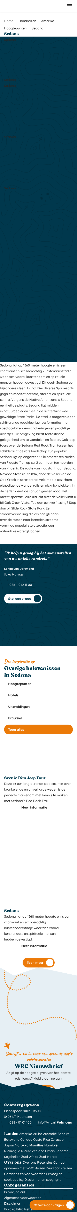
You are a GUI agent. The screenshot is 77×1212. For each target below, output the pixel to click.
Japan (9, 1145)
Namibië (50, 1145)
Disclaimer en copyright (42, 1179)
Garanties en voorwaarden (24, 1174)
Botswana (12, 1139)
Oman (50, 1151)
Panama (62, 1151)
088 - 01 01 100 (20, 1122)
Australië (50, 1134)
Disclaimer (12, 1203)
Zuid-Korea (48, 1157)
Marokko (22, 1145)
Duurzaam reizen (59, 1168)
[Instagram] (6, 1128)
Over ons (29, 1162)
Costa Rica (41, 1139)
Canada (26, 1139)
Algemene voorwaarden (22, 1198)
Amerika (25, 1134)
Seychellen (12, 1157)
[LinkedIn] (17, 1128)
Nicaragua (12, 1151)
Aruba (37, 1134)
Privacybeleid (14, 1192)
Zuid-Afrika (29, 1157)
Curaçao (57, 1139)
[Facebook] (12, 1128)
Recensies (45, 1162)
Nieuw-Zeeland (32, 1151)
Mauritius (36, 1145)
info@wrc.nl (46, 1122)
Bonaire (63, 1134)
